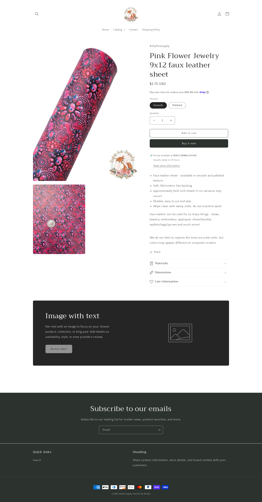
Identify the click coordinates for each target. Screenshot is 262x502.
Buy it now (189, 143)
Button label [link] (59, 348)
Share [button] (157, 252)
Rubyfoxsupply (125, 494)
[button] (37, 14)
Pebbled (177, 105)
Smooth (158, 105)
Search (37, 460)
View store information (166, 165)
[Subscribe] (159, 430)
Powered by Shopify (141, 494)
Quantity (154, 113)
